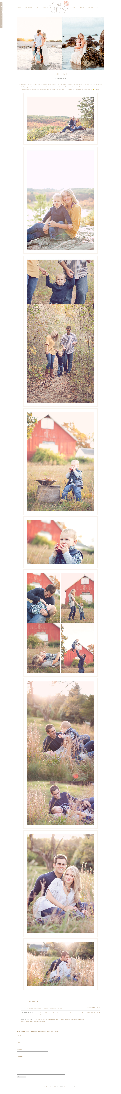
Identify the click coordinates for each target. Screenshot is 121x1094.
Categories (28, 7)
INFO (73, 7)
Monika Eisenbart (27, 1012)
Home (19, 7)
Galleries (46, 7)
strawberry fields (22, 995)
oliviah (101, 995)
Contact (81, 7)
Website (19, 1049)
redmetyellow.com (74, 1086)
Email (19, 1042)
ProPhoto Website (59, 1086)
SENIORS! (90, 7)
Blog (37, 7)
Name (19, 1035)
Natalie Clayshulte (27, 1019)
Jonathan (24, 1008)
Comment (20, 1056)
